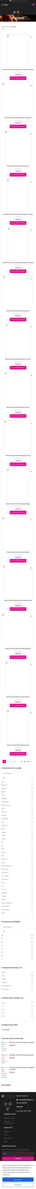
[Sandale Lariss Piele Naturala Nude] (4, 1059)
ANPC (6, 1141)
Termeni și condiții (9, 1118)
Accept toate (18, 1179)
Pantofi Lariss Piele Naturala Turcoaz (18, 359)
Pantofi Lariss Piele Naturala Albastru (18, 649)
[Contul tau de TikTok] (21, 12)
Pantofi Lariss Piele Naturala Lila (18, 166)
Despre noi (7, 1131)
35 (28, 761)
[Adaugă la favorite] (31, 37)
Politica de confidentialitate (9, 1122)
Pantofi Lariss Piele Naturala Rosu (18, 311)
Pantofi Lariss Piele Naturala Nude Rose (18, 600)
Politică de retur (9, 1138)
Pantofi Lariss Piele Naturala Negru (18, 504)
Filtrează (6, 1029)
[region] (18, 1175)
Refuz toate (18, 1185)
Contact (6, 1135)
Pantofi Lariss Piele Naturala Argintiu (21, 1042)
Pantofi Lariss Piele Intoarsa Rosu (18, 407)
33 (21, 761)
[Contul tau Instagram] (18, 12)
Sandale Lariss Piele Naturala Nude (21, 1055)
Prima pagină (5, 26)
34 (25, 761)
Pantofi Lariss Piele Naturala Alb (18, 745)
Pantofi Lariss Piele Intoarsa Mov (18, 552)
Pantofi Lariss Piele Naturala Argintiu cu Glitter (21, 1068)
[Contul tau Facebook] (14, 12)
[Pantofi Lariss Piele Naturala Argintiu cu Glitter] (4, 1072)
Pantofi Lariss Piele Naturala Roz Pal (18, 456)
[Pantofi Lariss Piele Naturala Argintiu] (4, 1046)
